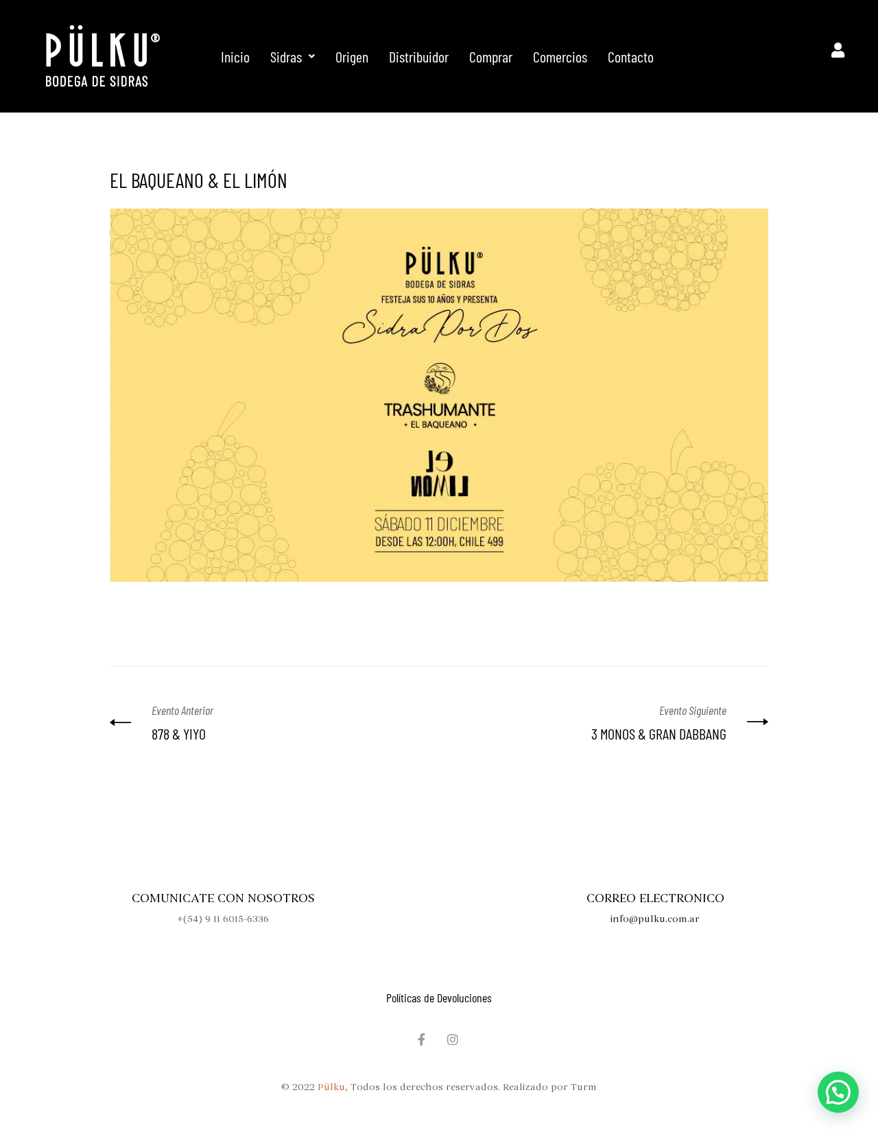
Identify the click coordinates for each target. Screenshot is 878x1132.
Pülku (331, 1087)
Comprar (490, 56)
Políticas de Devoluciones (439, 997)
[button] (292, 56)
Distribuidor (419, 56)
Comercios (560, 56)
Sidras (286, 56)
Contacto (631, 56)
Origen (351, 56)
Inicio (235, 56)
